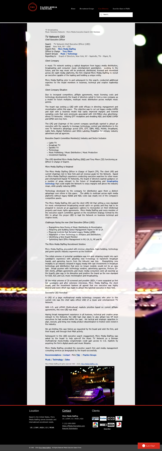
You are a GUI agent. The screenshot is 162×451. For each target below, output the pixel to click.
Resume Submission (70, 429)
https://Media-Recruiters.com (73, 426)
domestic (49, 420)
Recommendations (53, 355)
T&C (78, 355)
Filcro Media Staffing (67, 49)
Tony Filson (67, 52)
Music (63, 54)
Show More (107, 429)
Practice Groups (89, 355)
